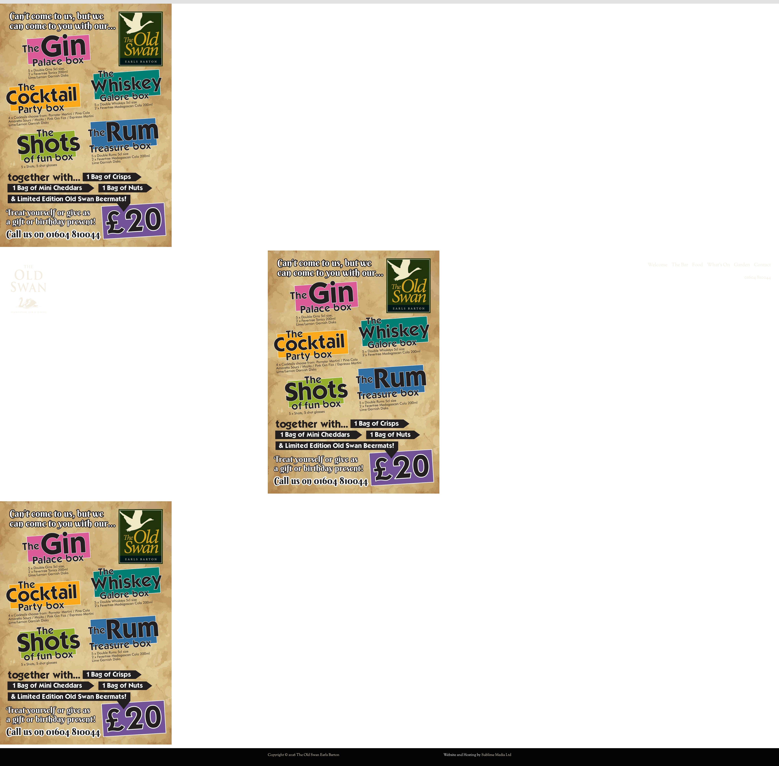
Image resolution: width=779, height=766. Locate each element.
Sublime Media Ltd (496, 755)
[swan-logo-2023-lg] (28, 266)
